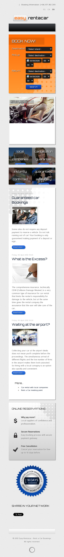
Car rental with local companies (34, 387)
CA (49, 9)
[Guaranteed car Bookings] (25, 223)
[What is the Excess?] (25, 282)
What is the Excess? (29, 259)
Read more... (18, 247)
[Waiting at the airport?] (25, 345)
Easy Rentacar (30, 17)
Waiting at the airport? (31, 324)
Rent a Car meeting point (32, 390)
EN (53, 9)
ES (44, 9)
